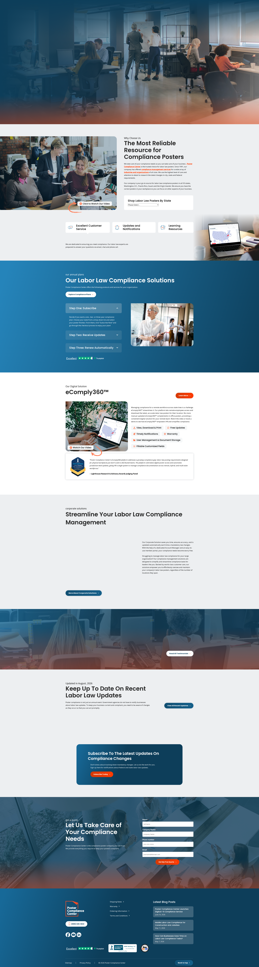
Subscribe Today (100, 774)
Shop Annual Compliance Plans (82, 81)
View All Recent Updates (177, 705)
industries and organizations (136, 172)
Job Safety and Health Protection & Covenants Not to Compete (107, 725)
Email (145, 850)
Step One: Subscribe (82, 308)
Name (145, 820)
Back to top (183, 963)
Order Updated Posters (77, 734)
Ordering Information (118, 911)
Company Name (149, 830)
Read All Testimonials (178, 653)
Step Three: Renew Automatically (91, 348)
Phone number (148, 840)
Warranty (113, 906)
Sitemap (68, 963)
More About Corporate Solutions (83, 593)
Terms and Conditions (119, 916)
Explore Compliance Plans (80, 294)
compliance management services (156, 169)
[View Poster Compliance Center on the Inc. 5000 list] (145, 948)
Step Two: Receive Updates (87, 335)
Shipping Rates (116, 902)
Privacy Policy (85, 963)
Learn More (183, 395)
